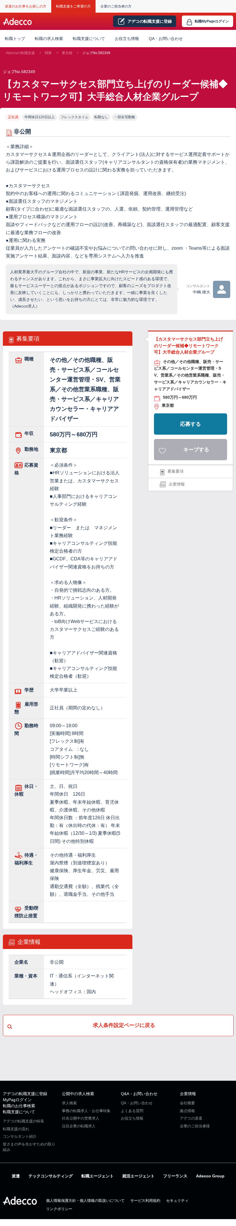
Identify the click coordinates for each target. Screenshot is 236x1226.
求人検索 (69, 1103)
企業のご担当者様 (195, 1126)
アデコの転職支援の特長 (23, 1121)
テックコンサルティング (50, 1176)
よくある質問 (132, 1111)
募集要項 (176, 471)
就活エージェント (138, 1176)
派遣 (16, 1176)
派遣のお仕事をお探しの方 (25, 6)
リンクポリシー (59, 1209)
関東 (48, 53)
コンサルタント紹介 (20, 1136)
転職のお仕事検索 (19, 1105)
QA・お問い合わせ (166, 38)
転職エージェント (97, 1176)
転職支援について (19, 1111)
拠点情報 (187, 1111)
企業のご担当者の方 (116, 6)
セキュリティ (177, 1200)
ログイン (212, 21)
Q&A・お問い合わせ (139, 1093)
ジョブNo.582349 (96, 53)
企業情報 (177, 484)
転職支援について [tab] (89, 38)
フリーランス (175, 1176)
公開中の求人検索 (78, 1093)
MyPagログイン (17, 1099)
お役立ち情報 (127, 38)
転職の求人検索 (49, 38)
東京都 (67, 53)
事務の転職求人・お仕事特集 (86, 1111)
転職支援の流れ (16, 1129)
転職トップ (15, 38)
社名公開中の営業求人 (80, 1118)
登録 (149, 21)
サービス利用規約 (145, 1200)
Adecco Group (210, 1176)
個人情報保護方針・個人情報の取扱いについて (85, 1200)
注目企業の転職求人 (79, 1126)
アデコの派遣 (191, 1118)
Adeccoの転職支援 (20, 53)
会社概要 (187, 1103)
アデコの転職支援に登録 (25, 1093)
